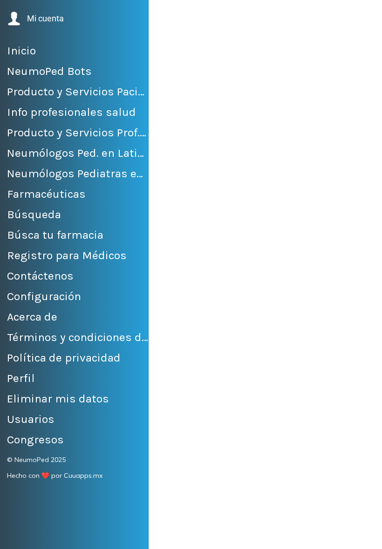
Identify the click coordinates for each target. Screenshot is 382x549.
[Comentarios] (363, 536)
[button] (35, 18)
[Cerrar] (164, 14)
